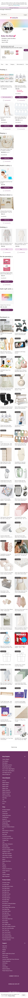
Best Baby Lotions (6, 895)
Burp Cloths (4, 834)
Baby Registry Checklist (7, 764)
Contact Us (4, 947)
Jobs (3, 799)
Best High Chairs (5, 913)
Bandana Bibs (5, 823)
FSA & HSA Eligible (6, 821)
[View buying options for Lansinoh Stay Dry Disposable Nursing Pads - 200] (7, 712)
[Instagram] (9, 979)
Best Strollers (5, 920)
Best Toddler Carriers (6, 924)
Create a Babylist (5, 759)
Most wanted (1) (20, 64)
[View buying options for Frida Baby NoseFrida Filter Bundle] (7, 174)
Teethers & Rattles (6, 874)
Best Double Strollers (6, 911)
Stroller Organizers (6, 870)
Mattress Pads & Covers (7, 857)
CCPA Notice (4, 963)
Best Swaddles (5, 922)
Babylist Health (5, 786)
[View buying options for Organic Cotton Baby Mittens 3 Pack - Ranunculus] (7, 601)
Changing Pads (5, 840)
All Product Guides (6, 882)
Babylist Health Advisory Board (8, 953)
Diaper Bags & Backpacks (7, 844)
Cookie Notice (5, 966)
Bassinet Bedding (5, 824)
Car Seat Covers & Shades (7, 838)
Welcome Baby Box (6, 774)
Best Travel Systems (6, 934)
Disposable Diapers (6, 847)
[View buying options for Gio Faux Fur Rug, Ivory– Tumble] (21, 712)
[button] (12, 54)
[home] (14, 754)
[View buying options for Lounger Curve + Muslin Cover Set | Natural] (21, 657)
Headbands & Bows (6, 851)
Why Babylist (5, 763)
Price (2, 64)
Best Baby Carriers (6, 890)
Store (7, 64)
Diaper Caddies (5, 845)
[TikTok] (7, 979)
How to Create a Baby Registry (8, 768)
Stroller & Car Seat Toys (7, 868)
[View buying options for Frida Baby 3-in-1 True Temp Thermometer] (7, 730)
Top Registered (5, 817)
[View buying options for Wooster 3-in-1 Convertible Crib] (7, 325)
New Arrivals (4, 811)
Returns (3, 951)
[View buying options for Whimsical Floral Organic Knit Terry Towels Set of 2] (21, 601)
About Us (4, 780)
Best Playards (5, 916)
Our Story (4, 801)
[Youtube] (21, 979)
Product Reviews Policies (7, 970)
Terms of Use (5, 955)
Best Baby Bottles (6, 888)
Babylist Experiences (6, 792)
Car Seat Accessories (6, 836)
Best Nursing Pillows (6, 915)
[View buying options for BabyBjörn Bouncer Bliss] (7, 657)
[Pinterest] (15, 979)
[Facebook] (12, 979)
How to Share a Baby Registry (8, 770)
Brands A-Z (4, 819)
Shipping (4, 949)
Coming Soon (5, 813)
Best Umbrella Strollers (6, 935)
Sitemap (4, 965)
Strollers (4, 872)
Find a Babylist (5, 761)
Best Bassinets (5, 901)
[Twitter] (18, 979)
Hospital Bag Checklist (6, 766)
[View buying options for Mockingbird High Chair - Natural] (7, 109)
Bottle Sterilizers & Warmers (8, 830)
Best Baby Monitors (6, 897)
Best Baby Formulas (6, 894)
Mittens (3, 859)
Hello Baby (4, 797)
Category (12, 64)
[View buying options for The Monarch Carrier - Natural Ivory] (21, 417)
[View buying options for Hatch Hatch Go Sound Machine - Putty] (21, 381)
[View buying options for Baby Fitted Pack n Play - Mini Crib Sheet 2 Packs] (7, 454)
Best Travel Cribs (5, 930)
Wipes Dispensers (6, 876)
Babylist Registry (5, 782)
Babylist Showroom (6, 790)
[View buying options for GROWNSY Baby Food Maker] (7, 362)
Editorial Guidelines (6, 968)
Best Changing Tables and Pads (8, 907)
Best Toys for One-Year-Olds (8, 928)
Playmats (4, 866)
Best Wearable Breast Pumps (8, 937)
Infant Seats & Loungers (7, 855)
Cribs (3, 842)
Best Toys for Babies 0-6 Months (8, 926)
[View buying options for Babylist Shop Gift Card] (7, 297)
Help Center (4, 945)
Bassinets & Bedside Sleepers (8, 826)
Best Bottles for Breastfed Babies (9, 903)
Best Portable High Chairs (7, 918)
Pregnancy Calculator (6, 939)
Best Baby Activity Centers (7, 886)
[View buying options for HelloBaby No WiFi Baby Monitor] (21, 344)
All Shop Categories (6, 809)
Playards (4, 865)
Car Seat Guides (5, 884)
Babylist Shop (5, 788)
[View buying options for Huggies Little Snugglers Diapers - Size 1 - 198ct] (21, 638)
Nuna (3, 863)
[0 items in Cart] (26, 18)
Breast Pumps (5, 832)
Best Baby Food (5, 892)
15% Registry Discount (6, 772)
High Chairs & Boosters (7, 853)
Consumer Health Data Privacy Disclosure (10, 959)
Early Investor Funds (6, 795)
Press (3, 803)
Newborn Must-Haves (6, 815)
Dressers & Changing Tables (8, 849)
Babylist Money (5, 784)
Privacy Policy (17, 5)
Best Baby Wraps (5, 899)
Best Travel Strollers (6, 932)
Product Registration (6, 961)
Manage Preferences (14, 7)
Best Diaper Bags (5, 909)
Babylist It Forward (6, 794)
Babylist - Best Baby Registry (14, 17)
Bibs (3, 828)
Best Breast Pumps (6, 905)
